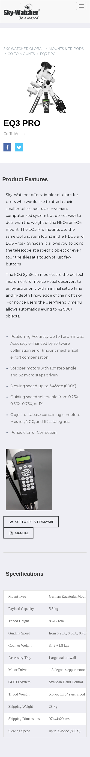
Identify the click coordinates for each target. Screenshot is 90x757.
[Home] (27, 13)
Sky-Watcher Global (23, 49)
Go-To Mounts (21, 54)
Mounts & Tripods (66, 49)
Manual (22, 533)
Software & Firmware (34, 522)
